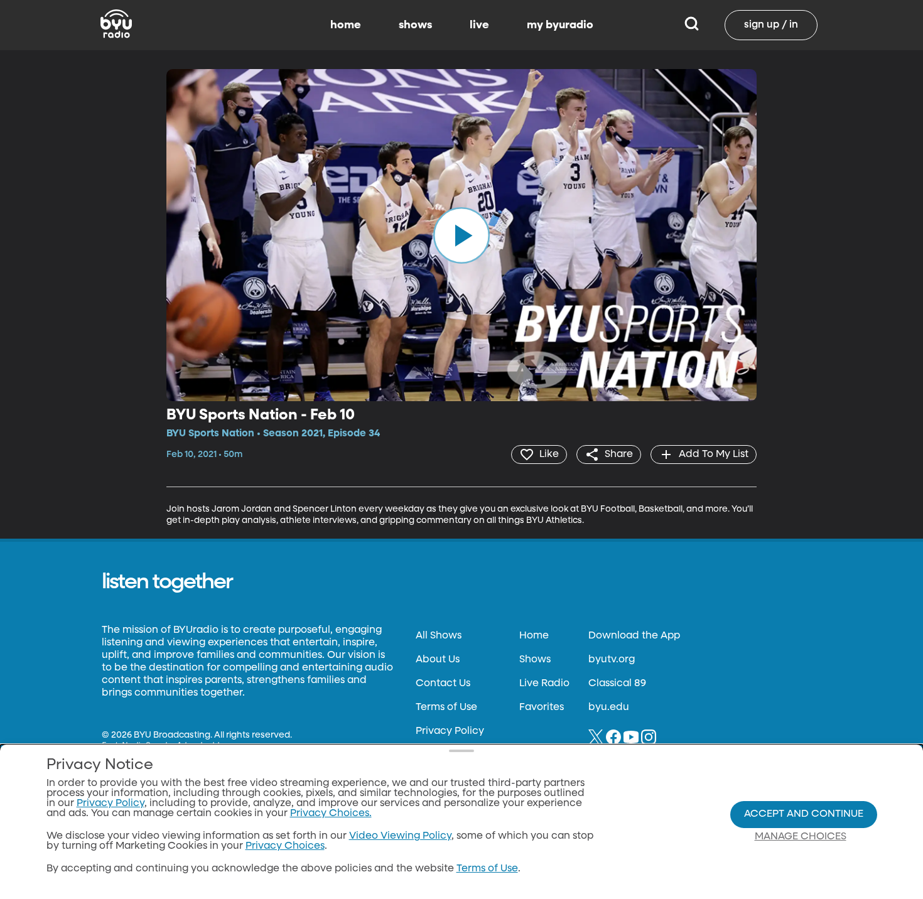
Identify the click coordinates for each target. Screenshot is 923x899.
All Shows (439, 636)
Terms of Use (446, 708)
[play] (461, 235)
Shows (535, 660)
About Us (438, 660)
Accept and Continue (803, 814)
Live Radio (544, 684)
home (345, 25)
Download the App (634, 636)
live (479, 25)
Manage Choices (800, 837)
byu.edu (608, 708)
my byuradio (560, 25)
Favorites (541, 708)
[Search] (691, 25)
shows (415, 25)
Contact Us (443, 684)
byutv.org (611, 660)
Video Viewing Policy (400, 836)
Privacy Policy (450, 731)
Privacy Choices (285, 846)
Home (534, 636)
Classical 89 (617, 684)
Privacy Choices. (331, 814)
